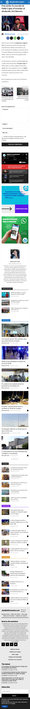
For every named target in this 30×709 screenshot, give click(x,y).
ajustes (13, 703)
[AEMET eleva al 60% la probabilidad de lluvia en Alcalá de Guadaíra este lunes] (5, 499)
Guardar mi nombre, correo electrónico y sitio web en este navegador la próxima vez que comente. (14, 138)
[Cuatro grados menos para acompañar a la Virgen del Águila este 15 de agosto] (5, 512)
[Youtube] (15, 644)
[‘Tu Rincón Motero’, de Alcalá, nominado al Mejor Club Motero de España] (5, 563)
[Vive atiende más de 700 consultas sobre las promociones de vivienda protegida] (15, 330)
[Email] (18, 38)
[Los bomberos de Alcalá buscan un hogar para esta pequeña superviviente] (5, 469)
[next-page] (5, 316)
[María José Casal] (3, 34)
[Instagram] (7, 644)
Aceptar (4, 706)
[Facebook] (7, 38)
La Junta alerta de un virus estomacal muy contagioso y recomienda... (14, 452)
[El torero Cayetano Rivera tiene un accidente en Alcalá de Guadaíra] (15, 397)
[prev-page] (3, 316)
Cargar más (14, 459)
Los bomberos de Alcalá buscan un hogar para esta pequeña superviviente (14, 667)
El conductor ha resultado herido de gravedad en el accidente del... (13, 385)
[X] (11, 38)
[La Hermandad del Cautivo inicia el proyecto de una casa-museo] (5, 551)
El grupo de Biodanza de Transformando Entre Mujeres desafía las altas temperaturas (17, 573)
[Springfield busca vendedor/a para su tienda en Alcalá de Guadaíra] (6, 302)
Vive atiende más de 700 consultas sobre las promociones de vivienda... (14, 340)
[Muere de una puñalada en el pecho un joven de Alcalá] (15, 352)
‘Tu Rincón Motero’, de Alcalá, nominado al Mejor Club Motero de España (19, 563)
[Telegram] (22, 38)
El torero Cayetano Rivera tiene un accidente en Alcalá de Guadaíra (12, 407)
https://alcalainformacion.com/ (15, 263)
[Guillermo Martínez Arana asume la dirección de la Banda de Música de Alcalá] (5, 600)
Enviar (14, 695)
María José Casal (10, 34)
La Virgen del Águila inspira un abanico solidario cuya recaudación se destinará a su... (19, 532)
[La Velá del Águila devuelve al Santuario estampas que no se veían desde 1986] (5, 522)
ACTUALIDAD (4, 297)
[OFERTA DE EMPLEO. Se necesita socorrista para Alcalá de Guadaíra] (6, 295)
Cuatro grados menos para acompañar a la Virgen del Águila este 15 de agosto (18, 511)
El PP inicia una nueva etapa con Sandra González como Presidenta (7, 99)
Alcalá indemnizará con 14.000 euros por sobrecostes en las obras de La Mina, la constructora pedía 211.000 (13, 679)
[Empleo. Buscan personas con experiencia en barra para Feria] (6, 310)
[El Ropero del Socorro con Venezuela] (5, 584)
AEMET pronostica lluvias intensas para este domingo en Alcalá (22, 98)
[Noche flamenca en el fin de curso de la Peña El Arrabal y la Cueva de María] (5, 592)
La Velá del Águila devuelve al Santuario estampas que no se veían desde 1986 (19, 522)
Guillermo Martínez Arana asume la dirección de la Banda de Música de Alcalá (19, 599)
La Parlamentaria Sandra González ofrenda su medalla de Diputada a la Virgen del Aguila (14, 673)
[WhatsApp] (15, 38)
